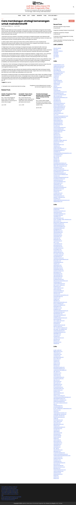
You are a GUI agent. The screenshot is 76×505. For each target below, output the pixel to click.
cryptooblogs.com (57, 243)
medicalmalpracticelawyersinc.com (61, 455)
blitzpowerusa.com (57, 123)
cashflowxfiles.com (57, 131)
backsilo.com (56, 160)
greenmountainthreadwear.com (61, 170)
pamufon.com (56, 293)
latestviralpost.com (58, 120)
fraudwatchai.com (57, 241)
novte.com (56, 411)
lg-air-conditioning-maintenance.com (62, 408)
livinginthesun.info (57, 87)
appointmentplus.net (58, 465)
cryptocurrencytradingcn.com (60, 174)
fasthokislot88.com (57, 275)
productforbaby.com (58, 113)
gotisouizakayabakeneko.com (60, 97)
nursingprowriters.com (58, 168)
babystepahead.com (58, 186)
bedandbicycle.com (58, 268)
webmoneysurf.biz (57, 432)
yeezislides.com (57, 216)
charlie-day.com (57, 147)
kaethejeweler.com (58, 313)
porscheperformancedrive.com (60, 295)
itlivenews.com (56, 468)
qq (49, 70)
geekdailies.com (57, 333)
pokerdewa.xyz (57, 447)
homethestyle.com (57, 246)
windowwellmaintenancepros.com (61, 200)
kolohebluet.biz (57, 434)
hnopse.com (56, 191)
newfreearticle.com (58, 121)
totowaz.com (56, 176)
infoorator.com (57, 410)
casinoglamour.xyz (57, 442)
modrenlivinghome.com (59, 330)
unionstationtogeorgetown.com (60, 259)
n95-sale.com (56, 371)
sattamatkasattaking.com (59, 315)
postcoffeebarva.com (58, 104)
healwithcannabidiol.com (59, 305)
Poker (24, 15)
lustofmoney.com (57, 194)
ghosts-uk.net (56, 363)
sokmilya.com (56, 339)
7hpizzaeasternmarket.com (60, 412)
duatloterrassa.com (58, 292)
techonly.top (56, 365)
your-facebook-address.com (60, 327)
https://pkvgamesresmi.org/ (8, 499)
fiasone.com (56, 143)
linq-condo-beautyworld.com (60, 403)
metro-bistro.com (57, 421)
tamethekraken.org (58, 296)
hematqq (4, 491)
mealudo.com (56, 146)
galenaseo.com (57, 451)
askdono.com (56, 364)
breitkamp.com (57, 286)
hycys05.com (56, 126)
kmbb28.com (56, 336)
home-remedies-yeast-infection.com (62, 219)
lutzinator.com (56, 298)
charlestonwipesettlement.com (60, 177)
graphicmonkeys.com (58, 270)
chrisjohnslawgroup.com (59, 283)
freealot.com (56, 263)
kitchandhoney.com (58, 420)
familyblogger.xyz (57, 282)
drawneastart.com (57, 273)
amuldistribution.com (58, 248)
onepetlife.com (57, 316)
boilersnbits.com (57, 119)
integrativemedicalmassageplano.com (62, 153)
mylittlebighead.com (58, 262)
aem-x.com (56, 242)
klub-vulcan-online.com (59, 285)
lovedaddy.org (56, 151)
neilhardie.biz (56, 431)
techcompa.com (57, 381)
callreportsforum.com (58, 337)
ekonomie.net (56, 464)
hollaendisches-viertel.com (59, 414)
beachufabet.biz (57, 319)
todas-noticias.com (58, 81)
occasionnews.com (57, 193)
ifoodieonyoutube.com (58, 223)
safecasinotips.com (58, 276)
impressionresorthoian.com (59, 163)
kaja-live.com (56, 380)
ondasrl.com (56, 299)
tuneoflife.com (56, 198)
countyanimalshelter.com (59, 181)
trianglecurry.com (57, 308)
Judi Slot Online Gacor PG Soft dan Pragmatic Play (38, 7)
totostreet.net (56, 238)
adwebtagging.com (58, 183)
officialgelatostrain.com (59, 312)
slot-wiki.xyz (56, 448)
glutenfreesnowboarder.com (60, 302)
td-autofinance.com (58, 387)
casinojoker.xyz (57, 445)
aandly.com (56, 477)
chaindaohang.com (58, 405)
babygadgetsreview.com (59, 398)
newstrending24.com (58, 471)
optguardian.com (57, 236)
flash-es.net (56, 157)
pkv (49, 46)
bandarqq (3, 489)
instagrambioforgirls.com (59, 130)
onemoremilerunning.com (59, 127)
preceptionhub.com (58, 215)
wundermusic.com (57, 251)
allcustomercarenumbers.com (60, 280)
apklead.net (56, 343)
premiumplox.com (57, 428)
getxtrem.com (56, 134)
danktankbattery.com (58, 144)
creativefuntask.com (58, 255)
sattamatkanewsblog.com (59, 173)
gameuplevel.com (57, 245)
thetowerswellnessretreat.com (60, 310)
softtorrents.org (57, 289)
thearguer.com (57, 139)
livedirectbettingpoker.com (59, 148)
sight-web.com (57, 383)
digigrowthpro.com (57, 351)
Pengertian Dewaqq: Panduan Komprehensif (63, 30)
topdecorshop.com (58, 458)
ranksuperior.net (57, 184)
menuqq (3, 486)
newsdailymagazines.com (59, 213)
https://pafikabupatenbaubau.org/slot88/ (11, 496)
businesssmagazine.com (59, 368)
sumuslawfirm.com (57, 167)
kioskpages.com (57, 306)
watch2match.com (57, 450)
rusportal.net (56, 84)
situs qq (8, 486)
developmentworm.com (59, 467)
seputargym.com (57, 233)
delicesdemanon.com (58, 424)
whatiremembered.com (59, 401)
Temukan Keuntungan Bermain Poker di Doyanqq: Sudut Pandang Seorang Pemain (43, 96)
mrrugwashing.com (58, 154)
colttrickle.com (57, 353)
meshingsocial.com (57, 137)
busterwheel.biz (57, 437)
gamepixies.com (57, 272)
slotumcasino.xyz (57, 441)
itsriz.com (55, 89)
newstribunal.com (57, 212)
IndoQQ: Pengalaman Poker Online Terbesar (8, 94)
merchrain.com (57, 335)
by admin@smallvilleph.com (7, 26)
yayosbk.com (56, 430)
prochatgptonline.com (58, 377)
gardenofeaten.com (58, 124)
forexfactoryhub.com (58, 378)
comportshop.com (57, 457)
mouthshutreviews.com (58, 228)
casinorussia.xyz (57, 440)
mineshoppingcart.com (58, 225)
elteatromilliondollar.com (59, 106)
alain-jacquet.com (57, 96)
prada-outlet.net (57, 350)
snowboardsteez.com (58, 129)
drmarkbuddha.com (58, 407)
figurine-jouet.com (57, 326)
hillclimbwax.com (57, 190)
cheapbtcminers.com (58, 258)
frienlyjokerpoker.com (58, 388)
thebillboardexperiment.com (60, 318)
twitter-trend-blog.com (59, 395)
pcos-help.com (57, 358)
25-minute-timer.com (58, 253)
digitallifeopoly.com (58, 231)
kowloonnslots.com (58, 390)
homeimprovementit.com (59, 211)
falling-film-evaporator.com (60, 166)
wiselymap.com (57, 375)
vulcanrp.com (56, 394)
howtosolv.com (57, 422)
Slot (28, 15)
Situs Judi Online (52, 15)
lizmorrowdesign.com (58, 303)
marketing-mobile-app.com (60, 140)
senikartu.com (56, 83)
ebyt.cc (55, 404)
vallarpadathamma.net (58, 109)
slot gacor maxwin (52, 34)
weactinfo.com (57, 136)
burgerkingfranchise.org (59, 107)
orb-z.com (55, 114)
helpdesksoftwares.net (58, 208)
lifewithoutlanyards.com (59, 417)
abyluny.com (56, 340)
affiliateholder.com (57, 201)
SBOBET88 (39, 15)
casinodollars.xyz (57, 444)
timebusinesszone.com (58, 196)
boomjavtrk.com (57, 342)
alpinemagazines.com (58, 393)
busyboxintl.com (57, 101)
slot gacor (50, 32)
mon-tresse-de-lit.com (59, 320)
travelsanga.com (57, 461)
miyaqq (11, 498)
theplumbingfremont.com (59, 469)
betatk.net (55, 475)
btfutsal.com (56, 360)
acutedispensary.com (58, 171)
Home (19, 15)
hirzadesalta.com (57, 229)
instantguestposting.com (59, 462)
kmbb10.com (56, 133)
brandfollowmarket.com (59, 178)
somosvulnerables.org (58, 290)
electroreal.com (57, 221)
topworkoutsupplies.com (59, 226)
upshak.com (56, 158)
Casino (33, 15)
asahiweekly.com (57, 265)
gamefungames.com (58, 252)
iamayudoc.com (57, 260)
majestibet (6, 498)
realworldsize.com (57, 110)
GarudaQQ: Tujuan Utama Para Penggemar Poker (25, 94)
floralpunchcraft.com (58, 141)
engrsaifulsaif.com (57, 256)
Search (71, 21)
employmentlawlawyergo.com (60, 454)
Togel (44, 15)
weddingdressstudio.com (59, 427)
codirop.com (56, 361)
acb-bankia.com (57, 156)
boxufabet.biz (56, 323)
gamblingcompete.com (59, 367)
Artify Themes (59, 503)
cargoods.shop (56, 90)
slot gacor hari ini (52, 25)
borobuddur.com (57, 249)
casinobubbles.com (58, 232)
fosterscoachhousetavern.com (60, 116)
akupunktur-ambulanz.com (59, 400)
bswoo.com (56, 478)
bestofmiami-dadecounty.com (60, 222)
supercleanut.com (57, 266)
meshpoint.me (56, 99)
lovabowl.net (56, 209)
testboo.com (56, 425)
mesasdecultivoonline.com (59, 117)
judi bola (50, 20)
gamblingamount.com (58, 188)
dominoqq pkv (10, 489)
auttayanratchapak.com (59, 103)
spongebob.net (57, 100)
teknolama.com (57, 111)
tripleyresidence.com (58, 288)
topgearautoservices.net (59, 325)
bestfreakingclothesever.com (60, 164)
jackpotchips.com (57, 278)
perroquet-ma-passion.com (60, 329)
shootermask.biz (57, 435)
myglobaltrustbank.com (59, 452)
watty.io (55, 86)
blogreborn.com (57, 373)
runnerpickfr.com (57, 354)
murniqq (16, 489)
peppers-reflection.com (59, 197)
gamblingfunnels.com (58, 357)
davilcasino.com (57, 239)
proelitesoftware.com (58, 279)
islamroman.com (57, 385)
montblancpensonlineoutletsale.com (62, 397)
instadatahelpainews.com (59, 332)
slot (49, 23)
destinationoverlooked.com (59, 187)
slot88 (8, 491)
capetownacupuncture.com (60, 91)
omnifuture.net (56, 355)
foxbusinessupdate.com (59, 150)
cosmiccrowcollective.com (59, 94)
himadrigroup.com (57, 384)
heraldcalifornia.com (58, 269)
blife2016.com (56, 300)
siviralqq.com (56, 161)
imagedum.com (57, 309)
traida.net (55, 418)
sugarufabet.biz (57, 322)
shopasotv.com (57, 460)
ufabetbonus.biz (57, 472)
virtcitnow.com (57, 374)
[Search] (73, 7)
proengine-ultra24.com (59, 415)
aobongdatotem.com (58, 218)
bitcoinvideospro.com (58, 93)
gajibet (15, 498)
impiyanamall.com (57, 235)
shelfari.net (56, 438)
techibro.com (56, 391)
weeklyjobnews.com (58, 180)
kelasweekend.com (58, 474)
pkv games (50, 18)
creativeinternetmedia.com (59, 370)
